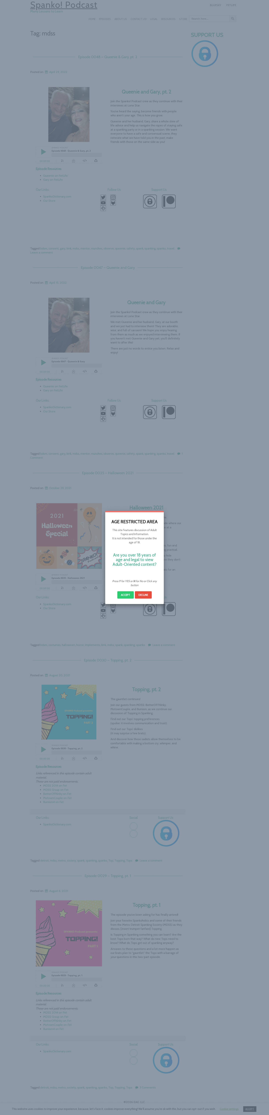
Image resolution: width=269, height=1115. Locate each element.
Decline (143, 595)
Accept (125, 595)
